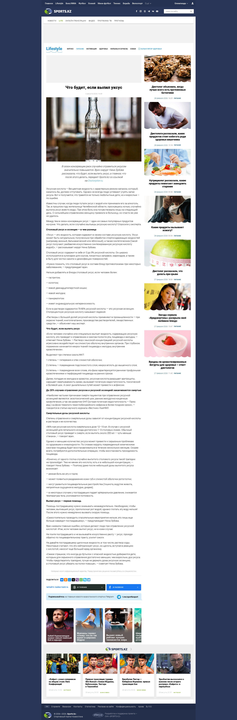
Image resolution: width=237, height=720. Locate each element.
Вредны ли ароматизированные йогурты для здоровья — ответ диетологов (167, 364)
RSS (150, 706)
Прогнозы (119, 21)
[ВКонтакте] (62, 579)
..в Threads (81, 587)
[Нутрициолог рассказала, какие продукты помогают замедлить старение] (167, 162)
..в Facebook (117, 587)
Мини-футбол (104, 3)
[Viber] (77, 579)
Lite (61, 21)
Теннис (116, 3)
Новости (52, 21)
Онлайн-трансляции (76, 21)
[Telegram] (88, 579)
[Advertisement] (118, 34)
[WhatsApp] (81, 579)
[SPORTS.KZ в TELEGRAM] (149, 11)
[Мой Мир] (69, 579)
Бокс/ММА (71, 3)
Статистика (90, 706)
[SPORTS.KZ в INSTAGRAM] (141, 11)
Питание (80, 49)
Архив (141, 706)
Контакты (78, 706)
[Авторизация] (191, 3)
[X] (73, 579)
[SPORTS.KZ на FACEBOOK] (137, 11)
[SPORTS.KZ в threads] (145, 11)
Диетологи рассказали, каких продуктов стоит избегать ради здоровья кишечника (167, 136)
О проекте (55, 706)
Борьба (126, 3)
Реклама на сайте (106, 706)
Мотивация (91, 49)
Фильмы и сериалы (119, 49)
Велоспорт (137, 3)
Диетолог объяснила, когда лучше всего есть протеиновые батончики (167, 89)
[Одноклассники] (65, 579)
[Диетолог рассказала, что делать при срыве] (167, 253)
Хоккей (91, 3)
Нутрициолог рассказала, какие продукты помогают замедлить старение (167, 183)
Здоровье (103, 49)
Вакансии (66, 706)
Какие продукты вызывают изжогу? (167, 229)
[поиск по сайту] (191, 11)
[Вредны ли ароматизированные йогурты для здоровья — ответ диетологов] (167, 344)
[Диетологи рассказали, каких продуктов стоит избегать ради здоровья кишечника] (167, 115)
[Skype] (85, 579)
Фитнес (70, 49)
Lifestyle (59, 3)
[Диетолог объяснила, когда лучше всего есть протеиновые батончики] (167, 69)
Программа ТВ (105, 21)
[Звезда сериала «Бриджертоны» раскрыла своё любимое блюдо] (167, 297)
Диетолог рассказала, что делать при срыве (168, 272)
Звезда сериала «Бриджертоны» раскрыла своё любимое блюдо (167, 317)
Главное (49, 3)
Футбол (82, 3)
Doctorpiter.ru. (95, 180)
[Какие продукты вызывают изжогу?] (167, 209)
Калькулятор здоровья (151, 49)
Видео (92, 21)
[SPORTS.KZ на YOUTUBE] (157, 11)
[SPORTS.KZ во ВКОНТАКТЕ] (153, 11)
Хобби (133, 49)
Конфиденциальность (126, 706)
